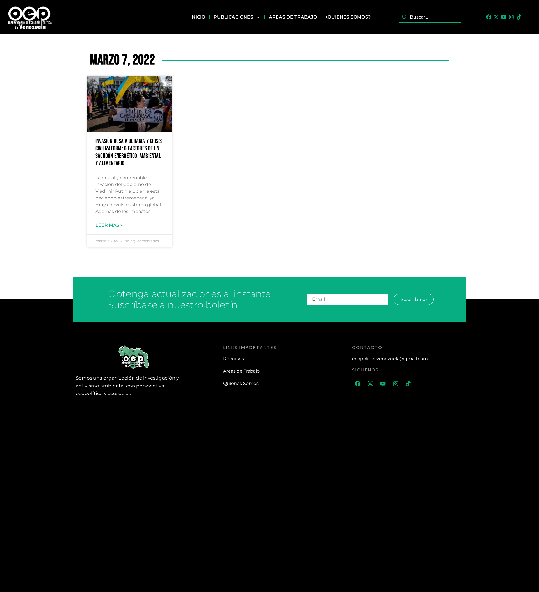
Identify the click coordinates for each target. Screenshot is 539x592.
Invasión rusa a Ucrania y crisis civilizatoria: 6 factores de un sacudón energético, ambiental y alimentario (128, 152)
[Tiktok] (519, 17)
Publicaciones (233, 17)
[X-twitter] (496, 17)
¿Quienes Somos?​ (348, 17)
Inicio (197, 17)
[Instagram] (511, 17)
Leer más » (109, 225)
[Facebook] (488, 17)
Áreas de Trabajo (293, 17)
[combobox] (430, 17)
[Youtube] (503, 17)
